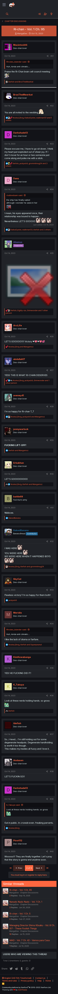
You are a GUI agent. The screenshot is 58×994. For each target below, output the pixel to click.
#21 (52, 56)
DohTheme (22, 990)
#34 (52, 624)
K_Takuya (18, 684)
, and (28, 417)
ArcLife (17, 325)
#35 (52, 668)
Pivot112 (17, 840)
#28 (52, 406)
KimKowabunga (22, 657)
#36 (52, 695)
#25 (52, 253)
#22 (52, 106)
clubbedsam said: (14, 195)
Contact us (40, 978)
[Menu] (4, 5)
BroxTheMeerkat (23, 94)
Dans (16, 178)
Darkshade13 (20, 132)
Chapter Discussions (29, 892)
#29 (52, 440)
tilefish (17, 723)
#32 (52, 541)
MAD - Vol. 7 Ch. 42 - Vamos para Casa (29, 940)
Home (48, 980)
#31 (52, 508)
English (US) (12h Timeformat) (17, 978)
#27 (52, 370)
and (20, 82)
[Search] (7, 14)
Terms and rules (9, 980)
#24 (52, 189)
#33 (52, 590)
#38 (52, 771)
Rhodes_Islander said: (16, 62)
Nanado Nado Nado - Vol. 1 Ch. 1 (25, 901)
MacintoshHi (20, 44)
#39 (52, 799)
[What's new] (51, 14)
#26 (52, 336)
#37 (52, 734)
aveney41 (18, 395)
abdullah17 (19, 359)
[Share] (48, 56)
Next (38, 868)
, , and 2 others (31, 230)
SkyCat (17, 579)
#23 (52, 144)
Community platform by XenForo (26, 987)
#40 (52, 851)
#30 (52, 474)
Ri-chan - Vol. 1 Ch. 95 (20, 890)
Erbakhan (18, 462)
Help (39, 980)
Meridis (17, 612)
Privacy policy (27, 980)
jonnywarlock (20, 429)
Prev (19, 868)
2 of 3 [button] (29, 868)
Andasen (18, 760)
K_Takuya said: (13, 805)
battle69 (18, 496)
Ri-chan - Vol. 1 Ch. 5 (19, 913)
